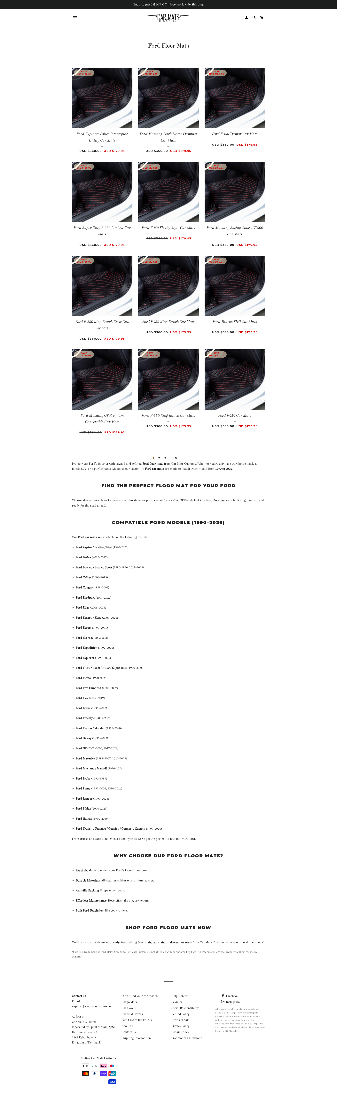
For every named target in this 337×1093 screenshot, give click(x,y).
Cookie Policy (180, 1032)
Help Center (179, 996)
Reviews (176, 1002)
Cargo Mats (129, 1002)
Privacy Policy (180, 1026)
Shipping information (136, 1038)
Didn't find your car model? (140, 996)
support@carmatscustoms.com (93, 1006)
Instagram (232, 1002)
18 (175, 458)
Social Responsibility (185, 1008)
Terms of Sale (180, 1020)
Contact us (129, 1032)
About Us (128, 1026)
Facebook (231, 996)
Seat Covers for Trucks (137, 1020)
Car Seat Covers (132, 1014)
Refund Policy (180, 1014)
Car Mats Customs (103, 1058)
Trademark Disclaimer (186, 1038)
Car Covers (129, 1008)
